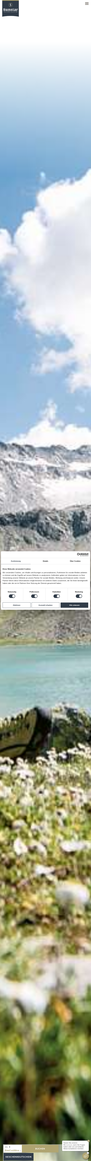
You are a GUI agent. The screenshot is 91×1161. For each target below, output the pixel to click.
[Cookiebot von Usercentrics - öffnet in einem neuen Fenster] (78, 554)
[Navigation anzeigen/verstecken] (86, 3)
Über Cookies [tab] (75, 561)
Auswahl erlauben (45, 605)
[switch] (34, 596)
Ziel (6, 1147)
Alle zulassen (74, 605)
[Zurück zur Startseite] (10, 10)
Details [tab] (45, 561)
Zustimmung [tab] (16, 561)
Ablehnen (16, 605)
